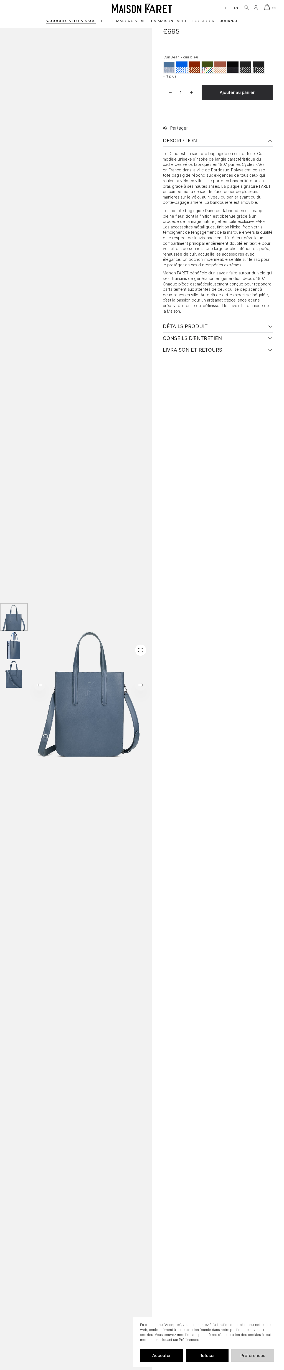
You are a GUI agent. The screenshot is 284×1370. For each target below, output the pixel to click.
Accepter (161, 1355)
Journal (229, 21)
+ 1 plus (169, 76)
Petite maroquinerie (123, 21)
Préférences (252, 1355)
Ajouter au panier (237, 92)
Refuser (207, 1355)
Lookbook (203, 21)
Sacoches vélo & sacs (71, 21)
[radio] (169, 67)
